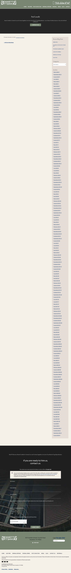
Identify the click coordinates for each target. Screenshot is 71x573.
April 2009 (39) (56, 362)
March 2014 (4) (56, 224)
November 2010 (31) (58, 318)
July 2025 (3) (56, 79)
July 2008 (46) (56, 383)
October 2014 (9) (57, 210)
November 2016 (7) (57, 158)
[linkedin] (2, 561)
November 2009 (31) (58, 346)
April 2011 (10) (56, 306)
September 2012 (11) (58, 266)
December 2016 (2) (57, 156)
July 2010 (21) (56, 327)
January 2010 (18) (57, 341)
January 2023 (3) (57, 88)
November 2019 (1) (57, 98)
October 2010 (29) (57, 320)
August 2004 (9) (57, 435)
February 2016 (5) (57, 175)
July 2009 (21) (56, 355)
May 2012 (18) (56, 276)
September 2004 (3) (58, 433)
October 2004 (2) (57, 430)
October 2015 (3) (57, 184)
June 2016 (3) (56, 170)
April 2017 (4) (56, 147)
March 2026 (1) (56, 72)
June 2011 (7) (56, 301)
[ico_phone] (9, 536)
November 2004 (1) (57, 428)
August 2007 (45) (57, 409)
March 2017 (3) (56, 149)
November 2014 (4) (57, 208)
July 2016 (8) (56, 168)
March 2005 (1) (56, 426)
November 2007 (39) (58, 402)
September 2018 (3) (57, 116)
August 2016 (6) (57, 165)
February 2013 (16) (57, 255)
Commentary (18, 37)
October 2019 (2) (57, 100)
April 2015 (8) (56, 196)
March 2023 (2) (56, 86)
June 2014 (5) (56, 219)
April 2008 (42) (56, 390)
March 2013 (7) (56, 252)
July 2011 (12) (56, 299)
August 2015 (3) (57, 189)
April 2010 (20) (56, 334)
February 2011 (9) (57, 311)
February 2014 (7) (57, 226)
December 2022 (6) (57, 90)
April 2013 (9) (56, 250)
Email (12, 510)
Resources (16, 569)
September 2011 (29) (58, 294)
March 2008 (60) (57, 393)
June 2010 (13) (56, 330)
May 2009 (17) (56, 360)
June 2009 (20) (57, 358)
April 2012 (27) (56, 278)
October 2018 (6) (57, 114)
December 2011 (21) (57, 287)
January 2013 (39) (57, 257)
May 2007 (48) (56, 416)
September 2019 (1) (57, 102)
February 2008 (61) (57, 395)
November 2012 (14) (58, 262)
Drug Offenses (22, 37)
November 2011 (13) (58, 290)
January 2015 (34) (57, 203)
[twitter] (7, 561)
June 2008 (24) (57, 386)
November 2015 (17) (58, 182)
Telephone (13, 511)
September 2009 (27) (58, 351)
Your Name (12, 481)
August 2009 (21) (57, 353)
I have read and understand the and (23, 517)
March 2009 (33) (57, 365)
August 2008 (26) (57, 381)
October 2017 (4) (57, 135)
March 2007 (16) (57, 421)
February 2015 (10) (57, 201)
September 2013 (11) (58, 238)
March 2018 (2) (56, 126)
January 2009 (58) (57, 369)
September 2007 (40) (58, 407)
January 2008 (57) (57, 397)
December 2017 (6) (57, 133)
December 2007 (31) (58, 400)
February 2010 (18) (57, 339)
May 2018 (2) (56, 121)
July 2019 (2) (56, 107)
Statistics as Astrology (57, 54)
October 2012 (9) (57, 264)
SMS (12, 513)
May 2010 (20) (56, 332)
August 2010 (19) (57, 325)
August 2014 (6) (57, 215)
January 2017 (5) (57, 154)
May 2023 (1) (56, 83)
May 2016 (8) (56, 173)
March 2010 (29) (57, 337)
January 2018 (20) (57, 130)
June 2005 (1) (56, 423)
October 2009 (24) (57, 348)
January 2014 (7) (57, 229)
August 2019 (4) (57, 105)
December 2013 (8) (57, 231)
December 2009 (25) (58, 344)
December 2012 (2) (57, 259)
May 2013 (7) (56, 247)
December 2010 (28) (58, 315)
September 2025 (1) (57, 74)
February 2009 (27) (57, 367)
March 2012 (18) (57, 280)
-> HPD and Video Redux (9, 42)
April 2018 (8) (56, 123)
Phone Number (13, 494)
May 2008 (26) (56, 388)
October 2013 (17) (57, 236)
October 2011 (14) (57, 292)
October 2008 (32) (57, 376)
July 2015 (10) (56, 191)
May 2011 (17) (56, 304)
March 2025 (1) (56, 81)
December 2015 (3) (57, 180)
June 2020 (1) (56, 93)
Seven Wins (55, 57)
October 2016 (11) (57, 161)
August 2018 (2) (57, 119)
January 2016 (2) (57, 177)
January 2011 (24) (57, 313)
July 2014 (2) (56, 217)
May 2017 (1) (56, 144)
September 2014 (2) (57, 212)
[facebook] (5, 561)
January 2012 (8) (57, 285)
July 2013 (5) (56, 243)
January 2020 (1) (57, 95)
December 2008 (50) (58, 372)
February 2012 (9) (57, 283)
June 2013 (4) (56, 245)
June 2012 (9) (56, 273)
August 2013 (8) (57, 240)
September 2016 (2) (57, 163)
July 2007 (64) (56, 412)
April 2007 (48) (56, 419)
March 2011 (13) (57, 308)
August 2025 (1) (57, 76)
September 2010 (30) (58, 322)
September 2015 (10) (58, 187)
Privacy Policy (33, 517)
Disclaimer (27, 517)
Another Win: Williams (57, 51)
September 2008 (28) (58, 379)
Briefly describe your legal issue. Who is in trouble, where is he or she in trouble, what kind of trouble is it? (32, 501)
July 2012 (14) (56, 271)
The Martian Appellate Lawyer (58, 48)
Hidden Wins (55, 42)
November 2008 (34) (58, 374)
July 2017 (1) (56, 142)
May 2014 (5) (56, 222)
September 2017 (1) (57, 137)
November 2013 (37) (58, 233)
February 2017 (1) (57, 151)
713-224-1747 (62, 2)
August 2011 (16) (57, 297)
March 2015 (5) (56, 198)
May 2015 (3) (56, 194)
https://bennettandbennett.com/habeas (48, 474)
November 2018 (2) (57, 112)
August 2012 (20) (57, 269)
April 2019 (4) (56, 109)
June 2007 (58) (57, 414)
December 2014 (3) (57, 205)
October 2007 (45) (57, 404)
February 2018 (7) (57, 128)
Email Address (13, 487)
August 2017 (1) (57, 140)
